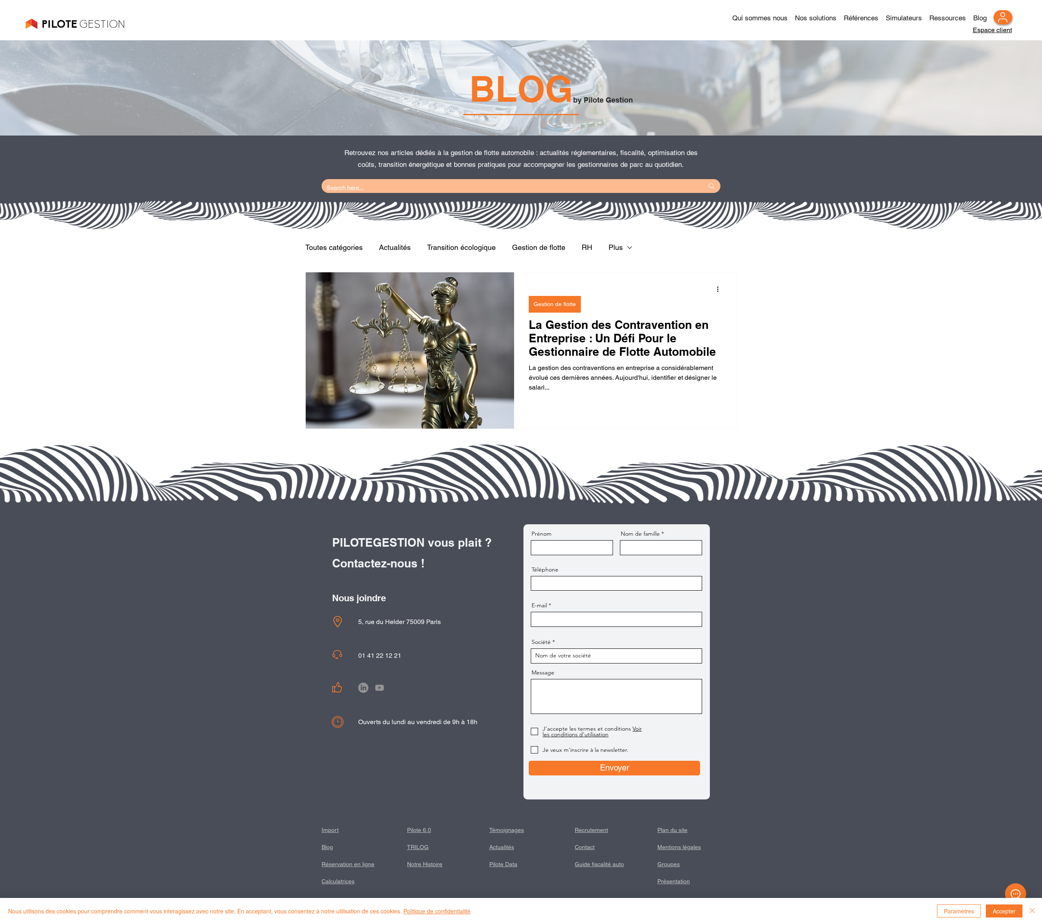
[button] (861, 14)
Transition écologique (461, 247)
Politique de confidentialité (437, 911)
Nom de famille (640, 533)
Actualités (395, 247)
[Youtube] (379, 688)
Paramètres (959, 911)
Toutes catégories (334, 247)
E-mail (539, 605)
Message (543, 672)
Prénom (542, 533)
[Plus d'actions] (720, 289)
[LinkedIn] (363, 688)
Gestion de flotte (538, 247)
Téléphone (545, 569)
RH (587, 247)
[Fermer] (1032, 910)
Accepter (1004, 911)
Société (541, 642)
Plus (616, 247)
